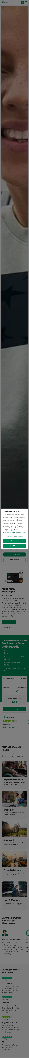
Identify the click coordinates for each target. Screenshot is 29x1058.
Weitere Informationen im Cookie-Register (17, 532)
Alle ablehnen (15, 545)
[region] (14, 529)
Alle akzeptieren (15, 541)
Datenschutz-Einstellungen (15, 536)
